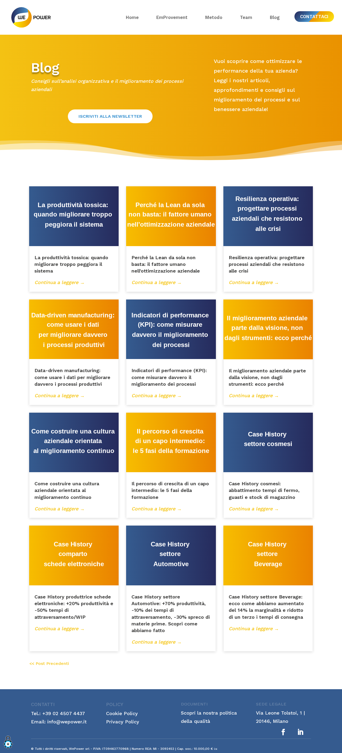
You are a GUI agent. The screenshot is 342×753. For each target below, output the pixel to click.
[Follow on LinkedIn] (300, 732)
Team (246, 17)
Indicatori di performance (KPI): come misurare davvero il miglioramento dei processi (169, 377)
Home (132, 17)
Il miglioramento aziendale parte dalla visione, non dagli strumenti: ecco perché (267, 377)
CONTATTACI (314, 16)
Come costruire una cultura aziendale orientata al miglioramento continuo (66, 490)
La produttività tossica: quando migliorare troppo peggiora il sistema (71, 264)
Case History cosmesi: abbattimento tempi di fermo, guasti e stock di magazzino (264, 490)
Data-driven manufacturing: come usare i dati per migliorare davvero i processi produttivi (72, 377)
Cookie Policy (122, 713)
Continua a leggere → (59, 282)
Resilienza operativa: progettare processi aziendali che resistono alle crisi (267, 264)
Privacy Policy (122, 721)
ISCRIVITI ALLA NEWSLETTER (110, 116)
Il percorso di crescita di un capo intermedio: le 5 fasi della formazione (170, 490)
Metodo (213, 17)
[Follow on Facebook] (283, 732)
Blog (275, 17)
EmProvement (172, 17)
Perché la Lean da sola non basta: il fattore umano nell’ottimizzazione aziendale (165, 264)
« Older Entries (49, 664)
